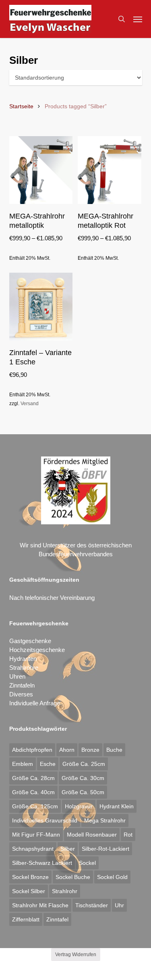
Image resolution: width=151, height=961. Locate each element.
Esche (48, 764)
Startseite (21, 106)
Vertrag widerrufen (75, 954)
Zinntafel (57, 919)
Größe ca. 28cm (33, 778)
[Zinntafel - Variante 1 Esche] (41, 307)
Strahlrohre (23, 667)
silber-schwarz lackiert (42, 863)
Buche (114, 750)
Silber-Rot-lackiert (105, 848)
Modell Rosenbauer (92, 834)
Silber (67, 848)
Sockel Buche (73, 877)
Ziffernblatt (25, 919)
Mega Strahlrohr (105, 820)
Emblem (22, 764)
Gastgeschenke (30, 640)
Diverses (21, 694)
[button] (137, 19)
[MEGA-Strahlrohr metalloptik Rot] (109, 170)
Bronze (90, 750)
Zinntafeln (22, 685)
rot (128, 834)
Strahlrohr (64, 891)
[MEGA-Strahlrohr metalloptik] (41, 170)
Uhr (119, 905)
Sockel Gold (112, 877)
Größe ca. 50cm (83, 792)
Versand (30, 403)
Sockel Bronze (30, 877)
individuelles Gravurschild (44, 820)
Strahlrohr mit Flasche (40, 905)
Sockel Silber (28, 891)
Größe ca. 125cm (35, 806)
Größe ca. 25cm (83, 764)
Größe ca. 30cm (83, 778)
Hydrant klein (116, 806)
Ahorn (66, 750)
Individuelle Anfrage (34, 703)
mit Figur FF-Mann (36, 834)
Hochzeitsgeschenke (37, 649)
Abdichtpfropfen (32, 750)
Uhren (17, 676)
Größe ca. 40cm (33, 792)
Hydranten (23, 658)
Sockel (87, 863)
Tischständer (91, 905)
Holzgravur (79, 806)
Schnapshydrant (33, 848)
